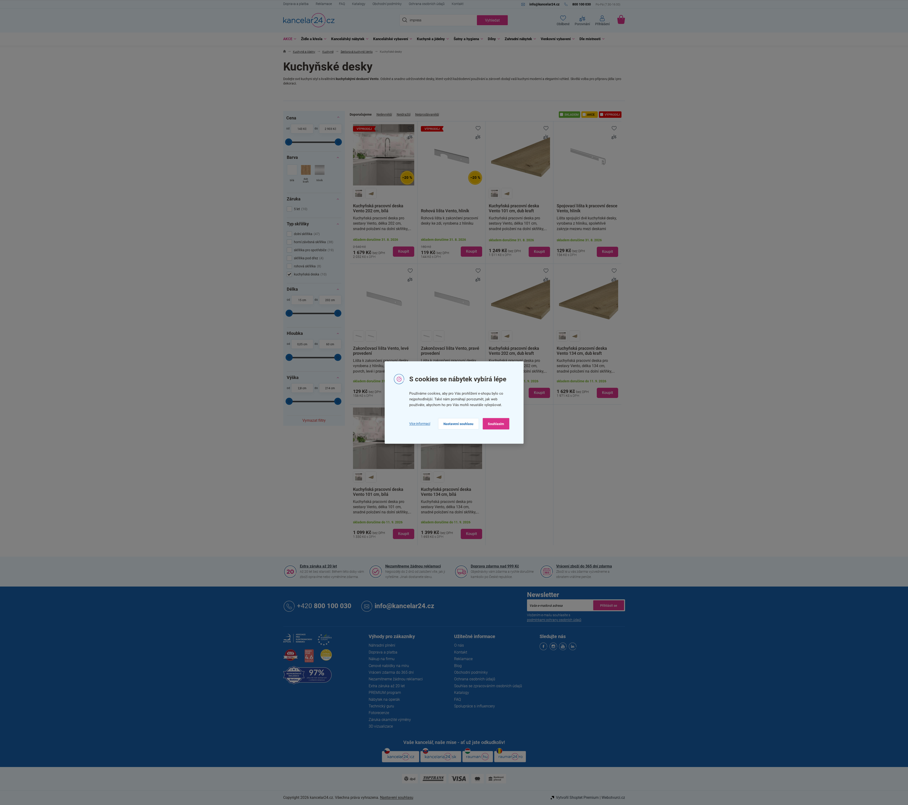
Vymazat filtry (314, 420)
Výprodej (612, 114)
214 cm (330, 388)
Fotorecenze (379, 712)
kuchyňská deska (309, 274)
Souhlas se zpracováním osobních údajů (488, 686)
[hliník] (319, 174)
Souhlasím (496, 424)
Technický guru (381, 706)
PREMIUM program (385, 692)
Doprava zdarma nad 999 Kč (495, 566)
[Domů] (284, 52)
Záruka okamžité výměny (390, 719)
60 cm (330, 344)
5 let (300, 209)
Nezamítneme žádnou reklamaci (413, 566)
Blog (458, 665)
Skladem (572, 114)
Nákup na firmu (382, 659)
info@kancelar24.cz (404, 606)
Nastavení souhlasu (458, 424)
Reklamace (324, 4)
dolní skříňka (306, 234)
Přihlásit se (608, 605)
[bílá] (292, 174)
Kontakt (458, 4)
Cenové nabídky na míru (389, 665)
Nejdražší (403, 114)
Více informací (419, 424)
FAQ (342, 4)
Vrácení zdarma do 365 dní (391, 672)
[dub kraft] (306, 174)
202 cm (330, 300)
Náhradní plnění (382, 645)
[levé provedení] (358, 336)
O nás (459, 645)
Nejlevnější (384, 114)
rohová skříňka (307, 266)
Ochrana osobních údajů (427, 4)
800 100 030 (324, 606)
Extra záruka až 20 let (318, 566)
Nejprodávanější (427, 114)
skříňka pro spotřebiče (313, 250)
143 (299, 129)
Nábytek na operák (384, 699)
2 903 (328, 129)
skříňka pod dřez (308, 258)
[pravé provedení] (371, 336)
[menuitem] (288, 39)
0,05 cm (302, 344)
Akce (591, 114)
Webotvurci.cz (613, 797)
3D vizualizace (381, 726)
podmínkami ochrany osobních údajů (554, 620)
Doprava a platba (296, 4)
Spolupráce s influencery (474, 706)
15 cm (302, 300)
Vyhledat (492, 20)
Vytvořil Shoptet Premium (577, 797)
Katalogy (358, 4)
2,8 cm (302, 388)
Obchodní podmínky (387, 4)
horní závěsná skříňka (313, 242)
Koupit (403, 251)
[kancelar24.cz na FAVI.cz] (290, 657)
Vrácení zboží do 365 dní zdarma (584, 566)
